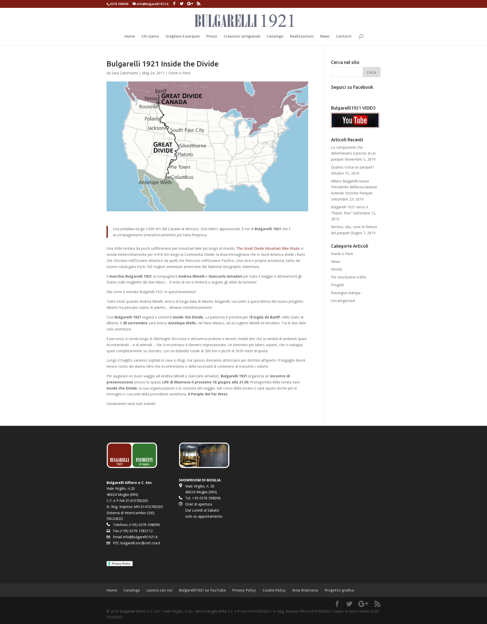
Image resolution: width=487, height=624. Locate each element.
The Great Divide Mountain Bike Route (268, 248)
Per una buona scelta (348, 277)
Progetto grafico (339, 590)
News (324, 37)
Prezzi (211, 37)
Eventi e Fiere (179, 73)
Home (130, 37)
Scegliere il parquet (183, 37)
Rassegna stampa (345, 292)
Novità (336, 269)
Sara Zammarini (125, 73)
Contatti (344, 37)
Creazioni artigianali (242, 37)
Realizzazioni (302, 37)
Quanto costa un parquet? (352, 167)
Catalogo (275, 37)
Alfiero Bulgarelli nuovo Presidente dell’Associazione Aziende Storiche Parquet (354, 187)
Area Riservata (305, 590)
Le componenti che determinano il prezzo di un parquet (353, 153)
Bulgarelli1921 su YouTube (202, 590)
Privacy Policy (244, 590)
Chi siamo (150, 37)
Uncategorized (343, 300)
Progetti (337, 284)
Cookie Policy (274, 590)
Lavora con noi (159, 590)
